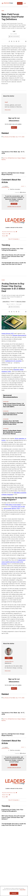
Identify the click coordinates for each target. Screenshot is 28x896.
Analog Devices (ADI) (8, 333)
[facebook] (9, 41)
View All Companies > (14, 239)
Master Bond (5, 233)
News (3, 10)
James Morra (5, 301)
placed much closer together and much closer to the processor (13, 572)
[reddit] (16, 41)
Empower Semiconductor (19, 335)
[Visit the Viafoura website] (23, 192)
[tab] (5, 186)
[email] (18, 41)
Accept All (14, 893)
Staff (14, 31)
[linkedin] (11, 41)
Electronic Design (21, 301)
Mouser (4, 235)
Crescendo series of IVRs (18, 511)
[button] (3, 3)
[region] (14, 189)
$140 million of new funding (13, 509)
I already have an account (14, 206)
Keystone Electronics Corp (8, 231)
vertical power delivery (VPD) (12, 513)
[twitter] (14, 41)
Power (3, 280)
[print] (25, 41)
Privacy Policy (22, 889)
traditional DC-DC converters (13, 361)
